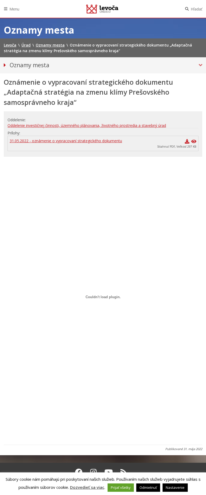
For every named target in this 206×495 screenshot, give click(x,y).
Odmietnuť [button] (148, 487)
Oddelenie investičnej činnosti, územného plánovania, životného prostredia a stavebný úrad (87, 125)
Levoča (102, 9)
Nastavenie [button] (175, 487)
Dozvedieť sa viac (87, 487)
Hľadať (196, 9)
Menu (14, 9)
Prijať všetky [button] (121, 487)
